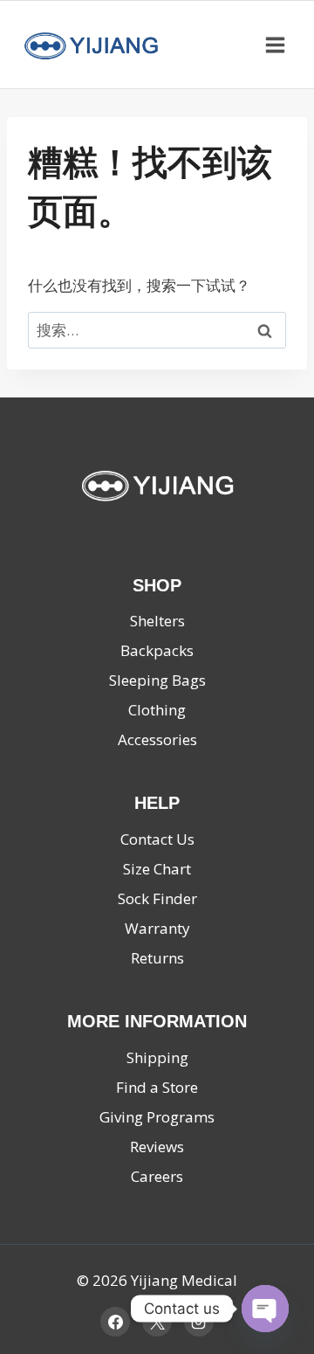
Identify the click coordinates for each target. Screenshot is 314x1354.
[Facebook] (115, 1322)
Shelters (157, 621)
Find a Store (157, 1087)
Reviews (157, 1146)
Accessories (157, 739)
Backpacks (157, 650)
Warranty (157, 928)
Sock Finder (157, 898)
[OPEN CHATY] (265, 1308)
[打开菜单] (274, 44)
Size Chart (157, 869)
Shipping (157, 1057)
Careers (157, 1176)
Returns (157, 958)
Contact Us (157, 839)
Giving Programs (157, 1117)
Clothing (157, 710)
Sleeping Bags (157, 680)
